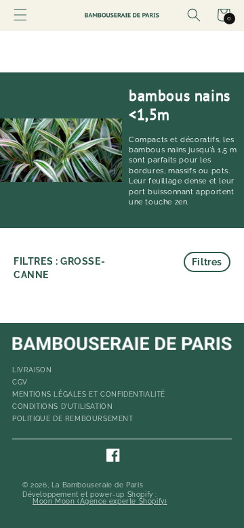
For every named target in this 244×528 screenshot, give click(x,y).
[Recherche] (194, 15)
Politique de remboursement (73, 418)
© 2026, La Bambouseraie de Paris (82, 485)
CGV (20, 382)
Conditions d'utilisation (62, 406)
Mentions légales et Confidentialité (88, 394)
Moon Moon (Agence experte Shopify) (100, 501)
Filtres (207, 262)
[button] (20, 15)
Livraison (32, 370)
